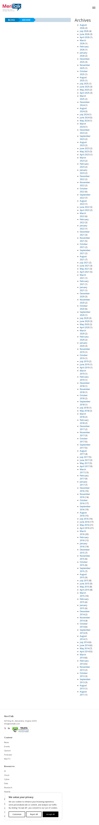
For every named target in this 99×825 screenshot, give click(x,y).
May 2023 (84, 151)
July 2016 (84, 518)
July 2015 (84, 580)
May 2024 (84, 120)
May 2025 (84, 89)
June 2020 (84, 321)
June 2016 (84, 521)
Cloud (6, 775)
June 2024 (84, 117)
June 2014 (84, 645)
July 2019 (84, 361)
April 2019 (84, 367)
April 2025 (84, 92)
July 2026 (84, 31)
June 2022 (84, 207)
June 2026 (84, 34)
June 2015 (84, 583)
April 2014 (84, 651)
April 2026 (84, 37)
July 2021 (84, 262)
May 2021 (84, 268)
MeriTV (7, 759)
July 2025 (84, 83)
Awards (7, 792)
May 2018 (84, 410)
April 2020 (84, 327)
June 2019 (84, 364)
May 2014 (84, 648)
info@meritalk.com (12, 724)
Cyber (6, 779)
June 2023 (84, 148)
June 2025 (84, 86)
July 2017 (84, 457)
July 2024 (84, 114)
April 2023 (84, 154)
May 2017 (84, 463)
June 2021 (84, 265)
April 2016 (84, 528)
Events (7, 746)
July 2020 (84, 318)
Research (8, 787)
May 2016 (84, 525)
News (6, 742)
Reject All (34, 814)
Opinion (7, 751)
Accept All (50, 814)
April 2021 (84, 271)
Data (6, 783)
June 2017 (84, 460)
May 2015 (84, 586)
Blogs (11, 20)
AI (5, 771)
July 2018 (84, 407)
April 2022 (84, 210)
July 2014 (84, 642)
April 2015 (84, 589)
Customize (17, 814)
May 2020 (84, 324)
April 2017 (84, 466)
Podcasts (8, 755)
